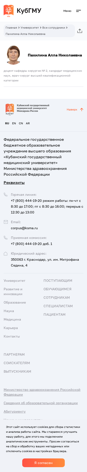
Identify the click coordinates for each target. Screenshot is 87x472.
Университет (30, 27)
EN (14, 123)
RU (7, 123)
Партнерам (14, 354)
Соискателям (17, 363)
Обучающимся (58, 289)
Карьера (11, 328)
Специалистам (58, 306)
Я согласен (43, 463)
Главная (11, 27)
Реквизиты (14, 182)
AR (28, 123)
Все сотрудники (53, 27)
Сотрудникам (57, 297)
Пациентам (54, 314)
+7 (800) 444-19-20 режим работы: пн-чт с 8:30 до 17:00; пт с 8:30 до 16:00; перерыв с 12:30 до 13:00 (47, 206)
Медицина (12, 319)
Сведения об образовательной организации (41, 403)
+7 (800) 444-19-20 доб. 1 (31, 244)
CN (21, 123)
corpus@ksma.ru (24, 228)
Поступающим (58, 280)
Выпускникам (17, 371)
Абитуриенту (15, 411)
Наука (9, 311)
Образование (15, 302)
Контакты (12, 336)
